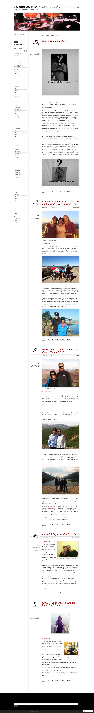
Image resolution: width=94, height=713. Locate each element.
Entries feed (17, 222)
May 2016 (16, 92)
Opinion (16, 202)
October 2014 (17, 126)
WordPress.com (17, 226)
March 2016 (17, 96)
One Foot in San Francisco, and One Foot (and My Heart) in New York (60, 202)
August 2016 (17, 86)
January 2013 (17, 170)
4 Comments (76, 207)
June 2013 (17, 159)
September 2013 (18, 153)
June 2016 (17, 90)
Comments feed (17, 224)
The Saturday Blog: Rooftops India (20, 55)
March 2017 (17, 73)
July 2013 (16, 157)
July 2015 (16, 113)
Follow (16, 42)
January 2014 (17, 145)
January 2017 (17, 75)
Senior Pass (36, 366)
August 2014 (17, 130)
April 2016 (16, 94)
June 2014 (17, 134)
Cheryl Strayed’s (48, 508)
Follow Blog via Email (20, 34)
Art (15, 179)
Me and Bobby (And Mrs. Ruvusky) (59, 534)
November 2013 (17, 149)
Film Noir (16, 190)
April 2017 (16, 71)
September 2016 (18, 84)
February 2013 (17, 168)
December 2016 (17, 77)
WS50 (47, 207)
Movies (16, 198)
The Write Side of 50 (18, 696)
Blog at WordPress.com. (33, 711)
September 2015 (18, 109)
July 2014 (16, 132)
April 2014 (16, 138)
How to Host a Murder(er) (55, 41)
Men (15, 196)
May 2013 (16, 161)
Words (16, 213)
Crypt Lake (67, 506)
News (16, 200)
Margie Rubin (37, 54)
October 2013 (17, 151)
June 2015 (17, 115)
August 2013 (17, 155)
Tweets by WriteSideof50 (18, 48)
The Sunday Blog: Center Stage (20, 63)
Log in (16, 220)
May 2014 (16, 136)
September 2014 (18, 128)
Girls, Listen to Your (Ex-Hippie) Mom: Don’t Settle (58, 604)
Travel (51, 355)
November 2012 (17, 174)
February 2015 (17, 117)
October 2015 (17, 107)
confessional (32, 54)
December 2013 (17, 147)
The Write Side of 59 (25, 6)
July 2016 (16, 88)
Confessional (52, 207)
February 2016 (17, 98)
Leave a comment (75, 537)
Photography (17, 204)
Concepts (16, 181)
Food (16, 192)
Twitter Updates (18, 46)
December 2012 (17, 172)
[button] (67, 549)
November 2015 (17, 105)
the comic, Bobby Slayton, (59, 564)
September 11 (17, 209)
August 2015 (17, 111)
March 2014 (17, 140)
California (33, 217)
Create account (17, 218)
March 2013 (17, 166)
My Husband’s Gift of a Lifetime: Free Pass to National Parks (61, 350)
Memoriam (17, 194)
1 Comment (77, 355)
